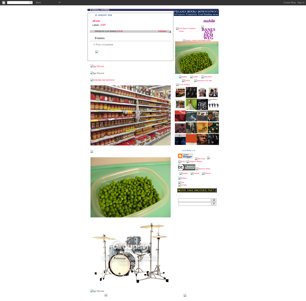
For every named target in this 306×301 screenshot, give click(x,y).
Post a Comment (104, 44)
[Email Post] (169, 31)
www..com (188, 150)
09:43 (120, 31)
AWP (103, 25)
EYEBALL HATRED (99, 10)
